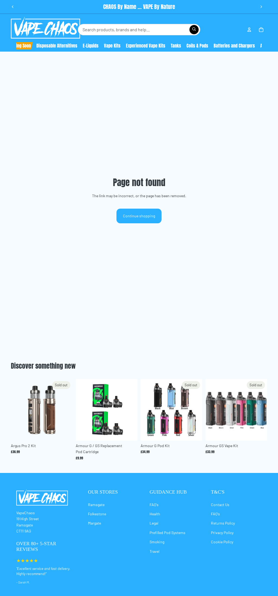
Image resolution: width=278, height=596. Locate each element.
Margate (94, 523)
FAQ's (154, 504)
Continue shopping (139, 216)
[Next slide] (261, 7)
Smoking (157, 541)
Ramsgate (96, 504)
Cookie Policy (222, 541)
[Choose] (129, 432)
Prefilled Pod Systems (167, 532)
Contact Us (220, 504)
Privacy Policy (222, 532)
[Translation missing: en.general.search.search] (193, 29)
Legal (154, 523)
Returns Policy (223, 523)
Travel (154, 551)
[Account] (249, 30)
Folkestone (97, 514)
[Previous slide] (13, 7)
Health (155, 514)
